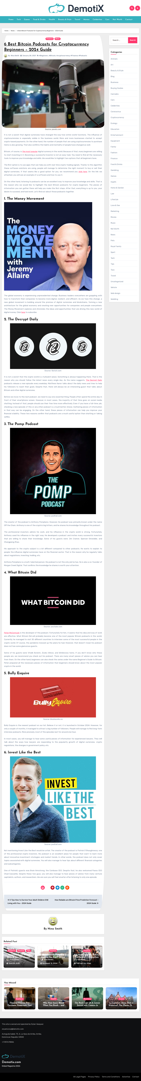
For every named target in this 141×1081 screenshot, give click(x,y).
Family (113, 147)
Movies (86, 19)
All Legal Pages (79, 1077)
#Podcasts (83, 56)
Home (10, 19)
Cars (107, 19)
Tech (19, 19)
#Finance (74, 56)
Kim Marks (82, 960)
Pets (113, 240)
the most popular (30, 151)
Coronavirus (116, 112)
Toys (113, 270)
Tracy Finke (14, 960)
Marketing (115, 211)
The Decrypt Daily (94, 380)
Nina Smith (15, 56)
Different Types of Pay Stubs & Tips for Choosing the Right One (19, 957)
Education (115, 129)
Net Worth (117, 19)
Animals (114, 59)
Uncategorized (117, 282)
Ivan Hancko (48, 960)
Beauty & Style (64, 19)
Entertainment (117, 135)
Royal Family (116, 246)
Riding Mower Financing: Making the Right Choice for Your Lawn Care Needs (53, 957)
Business (11, 951)
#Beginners (43, 56)
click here (83, 171)
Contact (129, 19)
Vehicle (114, 287)
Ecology (114, 123)
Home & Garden (117, 188)
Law (112, 194)
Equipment (115, 141)
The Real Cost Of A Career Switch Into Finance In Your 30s (87, 1005)
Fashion (114, 153)
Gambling (115, 170)
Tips (28, 951)
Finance (49, 39)
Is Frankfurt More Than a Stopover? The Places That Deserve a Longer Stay (121, 1005)
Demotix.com (11, 1062)
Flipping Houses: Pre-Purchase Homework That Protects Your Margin (20, 1005)
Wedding (114, 299)
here (23, 312)
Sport (113, 252)
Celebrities (97, 19)
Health (52, 19)
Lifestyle (114, 199)
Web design (115, 293)
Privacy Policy (94, 1077)
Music (113, 223)
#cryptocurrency (63, 56)
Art (112, 65)
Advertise (126, 1077)
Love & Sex (115, 205)
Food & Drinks (39, 19)
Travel (77, 19)
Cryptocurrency (117, 117)
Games (27, 19)
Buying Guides (117, 88)
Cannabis (115, 94)
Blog (113, 76)
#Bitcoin (52, 56)
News (57, 39)
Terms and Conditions (111, 1077)
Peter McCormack (11, 633)
